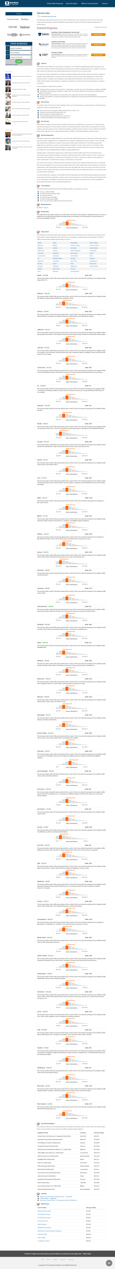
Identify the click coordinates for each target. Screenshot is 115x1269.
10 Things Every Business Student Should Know (21, 102)
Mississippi (74, 243)
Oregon (73, 269)
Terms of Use (62, 1259)
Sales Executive (42, 1234)
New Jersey (74, 253)
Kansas (55, 250)
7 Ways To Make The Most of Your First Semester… (21, 108)
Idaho (54, 243)
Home (43, 1259)
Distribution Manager (44, 1227)
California (41, 250)
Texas (91, 253)
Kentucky (56, 253)
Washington (93, 261)
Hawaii (40, 269)
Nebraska (74, 248)
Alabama (40, 245)
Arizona (40, 248)
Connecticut (41, 256)
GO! (19, 61)
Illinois (55, 245)
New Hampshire (76, 250)
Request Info (98, 34)
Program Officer (43, 1221)
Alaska (40, 243)
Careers (105, 3)
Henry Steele (52, 16)
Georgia (40, 266)
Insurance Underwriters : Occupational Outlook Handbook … (59, 1200)
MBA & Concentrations (89, 3)
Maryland (56, 261)
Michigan (56, 266)
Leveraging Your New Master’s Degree (19, 89)
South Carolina (94, 245)
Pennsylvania (75, 271)
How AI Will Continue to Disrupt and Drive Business (22, 76)
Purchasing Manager (44, 1217)
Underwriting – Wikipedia (48, 1198)
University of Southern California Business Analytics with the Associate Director (22, 135)
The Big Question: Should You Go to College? (20, 121)
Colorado (40, 253)
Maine (55, 263)
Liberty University (58, 42)
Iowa (39, 271)
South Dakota (94, 248)
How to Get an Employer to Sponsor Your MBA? (20, 115)
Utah (91, 256)
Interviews (55, 1259)
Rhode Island (94, 243)
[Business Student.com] (11, 3)
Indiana (55, 248)
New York (74, 261)
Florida (40, 263)
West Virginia (94, 266)
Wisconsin (93, 263)
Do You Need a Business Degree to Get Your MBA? (21, 82)
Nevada (73, 258)
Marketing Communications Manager (50, 1231)
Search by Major (72, 3)
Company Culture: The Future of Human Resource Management (21, 96)
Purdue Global (56, 52)
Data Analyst (41, 1237)
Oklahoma (74, 266)
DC (39, 258)
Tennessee (93, 250)
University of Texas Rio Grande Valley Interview (21, 141)
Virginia (92, 258)
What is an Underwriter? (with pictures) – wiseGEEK (56, 1196)
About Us (48, 1259)
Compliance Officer (44, 1241)
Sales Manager (42, 1224)
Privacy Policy (71, 1259)
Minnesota (56, 269)
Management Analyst (44, 1211)
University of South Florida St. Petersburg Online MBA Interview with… (22, 147)
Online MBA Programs (55, 3)
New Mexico (74, 256)
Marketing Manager (44, 1214)
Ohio (72, 263)
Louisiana (56, 256)
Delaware (40, 261)
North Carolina (75, 245)
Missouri (55, 271)
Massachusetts (57, 258)
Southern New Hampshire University (65, 32)
